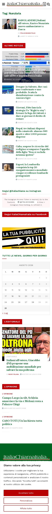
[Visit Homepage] (26, 4)
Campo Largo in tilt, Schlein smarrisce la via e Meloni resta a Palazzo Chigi (22, 401)
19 (19, 296)
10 (6, 290)
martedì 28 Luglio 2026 (31, 374)
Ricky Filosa (14, 374)
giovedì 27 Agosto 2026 (27, 179)
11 (12, 290)
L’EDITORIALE (11, 356)
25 (12, 302)
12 (19, 290)
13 (26, 290)
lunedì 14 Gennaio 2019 (28, 36)
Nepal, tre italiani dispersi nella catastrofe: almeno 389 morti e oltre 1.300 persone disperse (31, 132)
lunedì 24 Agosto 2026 (13, 428)
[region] (26, 487)
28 (33, 302)
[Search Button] (48, 4)
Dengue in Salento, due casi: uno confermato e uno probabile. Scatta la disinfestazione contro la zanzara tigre (32, 92)
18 (12, 296)
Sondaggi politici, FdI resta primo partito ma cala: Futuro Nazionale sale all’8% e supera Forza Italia (25, 72)
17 (6, 296)
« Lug (5, 313)
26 (19, 302)
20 (26, 296)
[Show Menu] (3, 4)
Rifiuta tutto (26, 508)
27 (26, 302)
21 (33, 296)
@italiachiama (26, 202)
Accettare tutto (26, 493)
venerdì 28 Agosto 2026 (16, 79)
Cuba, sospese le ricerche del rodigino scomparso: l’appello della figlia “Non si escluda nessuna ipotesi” (33, 150)
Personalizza (26, 501)
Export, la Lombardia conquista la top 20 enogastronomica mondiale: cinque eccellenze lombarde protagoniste (32, 170)
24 (5, 302)
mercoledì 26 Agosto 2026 (14, 408)
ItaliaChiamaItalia (27, 33)
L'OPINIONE (7, 394)
